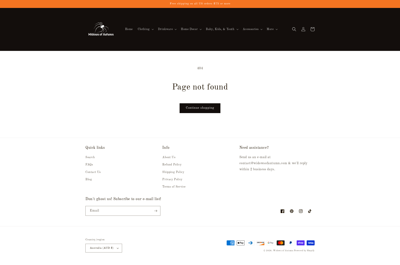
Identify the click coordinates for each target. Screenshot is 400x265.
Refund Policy (171, 164)
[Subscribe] (155, 211)
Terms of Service (174, 186)
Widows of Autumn (283, 251)
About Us (168, 157)
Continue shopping (200, 108)
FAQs (89, 164)
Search (90, 157)
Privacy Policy (172, 179)
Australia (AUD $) (102, 248)
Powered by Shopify (304, 251)
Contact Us (93, 172)
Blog (88, 179)
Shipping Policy (173, 172)
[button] (145, 29)
